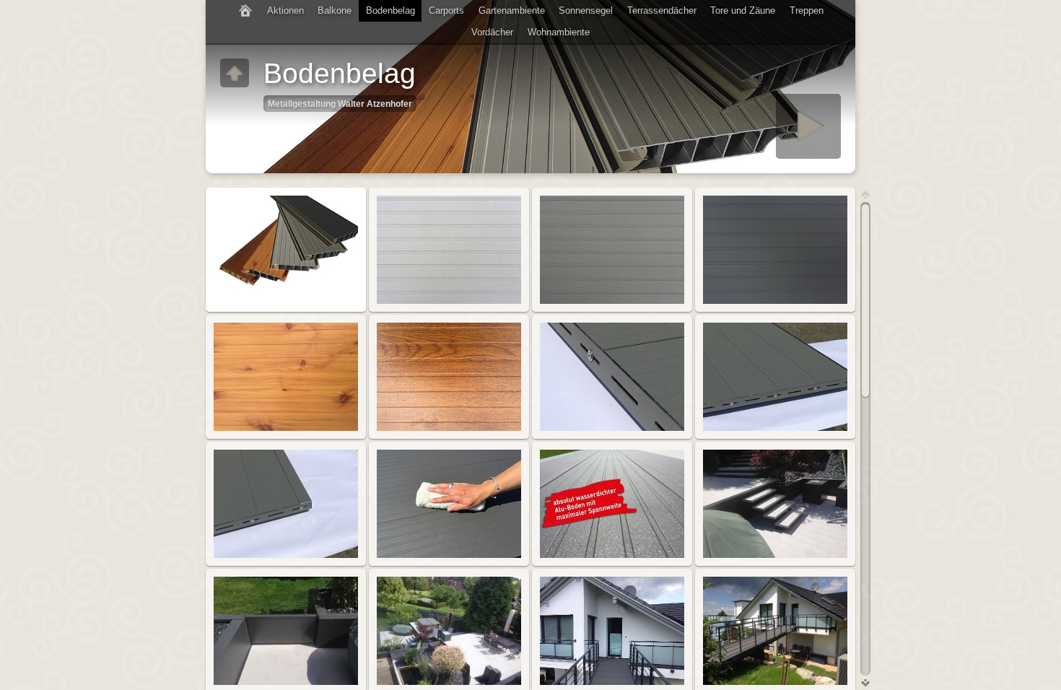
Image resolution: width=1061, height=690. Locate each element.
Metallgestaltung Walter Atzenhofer (340, 103)
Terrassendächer (662, 10)
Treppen (807, 10)
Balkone (335, 10)
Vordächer (492, 32)
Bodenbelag (390, 10)
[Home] (245, 11)
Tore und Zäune (742, 10)
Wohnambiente (559, 32)
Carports (446, 10)
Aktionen (285, 10)
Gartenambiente (512, 10)
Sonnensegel (586, 10)
